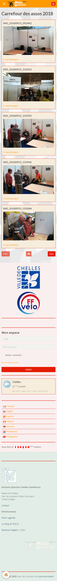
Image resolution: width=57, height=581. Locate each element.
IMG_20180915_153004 (17, 208)
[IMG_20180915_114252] (28, 86)
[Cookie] (6, 574)
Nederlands (11, 431)
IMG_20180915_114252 (17, 69)
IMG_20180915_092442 (17, 23)
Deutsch (9, 426)
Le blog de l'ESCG (10, 523)
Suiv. (51, 253)
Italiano (9, 421)
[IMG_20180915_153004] (28, 225)
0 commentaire (10, 59)
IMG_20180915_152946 (17, 162)
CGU (23, 530)
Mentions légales (10, 530)
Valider (28, 369)
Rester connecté (13, 355)
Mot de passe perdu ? (10, 362)
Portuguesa (11, 436)
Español (9, 416)
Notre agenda (8, 517)
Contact (5, 505)
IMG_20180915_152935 (17, 115)
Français (9, 406)
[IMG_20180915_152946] (28, 179)
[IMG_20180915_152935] (28, 133)
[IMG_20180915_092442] (28, 40)
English (9, 411)
